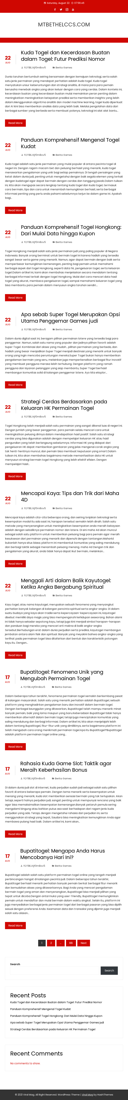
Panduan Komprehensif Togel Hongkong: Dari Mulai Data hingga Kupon (71, 230)
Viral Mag (87, 1094)
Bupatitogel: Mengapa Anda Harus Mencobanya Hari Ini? (62, 854)
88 (71, 943)
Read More (15, 123)
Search (15, 964)
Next (84, 943)
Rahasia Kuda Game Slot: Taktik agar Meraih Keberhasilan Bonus (66, 767)
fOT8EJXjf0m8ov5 (35, 67)
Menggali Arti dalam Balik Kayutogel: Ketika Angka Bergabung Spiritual (66, 584)
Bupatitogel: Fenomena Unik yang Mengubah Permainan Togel (61, 675)
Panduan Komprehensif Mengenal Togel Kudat (70, 143)
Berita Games (64, 67)
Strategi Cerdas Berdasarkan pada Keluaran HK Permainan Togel (64, 405)
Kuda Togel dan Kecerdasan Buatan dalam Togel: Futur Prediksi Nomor (65, 56)
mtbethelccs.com (64, 24)
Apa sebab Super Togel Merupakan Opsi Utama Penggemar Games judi (70, 317)
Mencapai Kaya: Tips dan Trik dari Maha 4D (70, 496)
